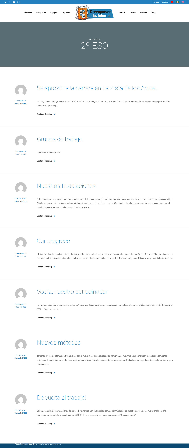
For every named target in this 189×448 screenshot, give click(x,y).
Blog (154, 13)
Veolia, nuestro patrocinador (72, 291)
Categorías (41, 13)
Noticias (143, 13)
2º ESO (24, 103)
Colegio (156, 2)
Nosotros (28, 13)
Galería (132, 13)
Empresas (66, 13)
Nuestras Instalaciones (66, 185)
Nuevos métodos (59, 342)
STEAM (122, 13)
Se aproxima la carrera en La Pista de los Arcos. (97, 88)
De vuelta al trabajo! (61, 397)
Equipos (53, 13)
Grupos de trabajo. (60, 139)
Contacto (165, 2)
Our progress (53, 240)
